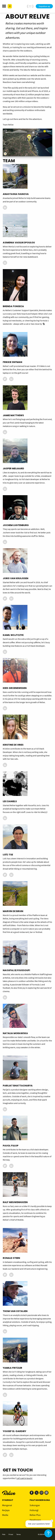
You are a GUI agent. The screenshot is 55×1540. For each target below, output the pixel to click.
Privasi (11, 1534)
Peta (3, 1534)
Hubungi (34, 1510)
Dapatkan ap (44, 6)
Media (5, 1514)
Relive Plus (35, 1514)
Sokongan (35, 1505)
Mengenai (7, 1505)
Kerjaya (5, 1510)
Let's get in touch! (24, 1478)
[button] (48, 1533)
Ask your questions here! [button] (39, 1524)
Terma (18, 1534)
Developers (35, 1519)
